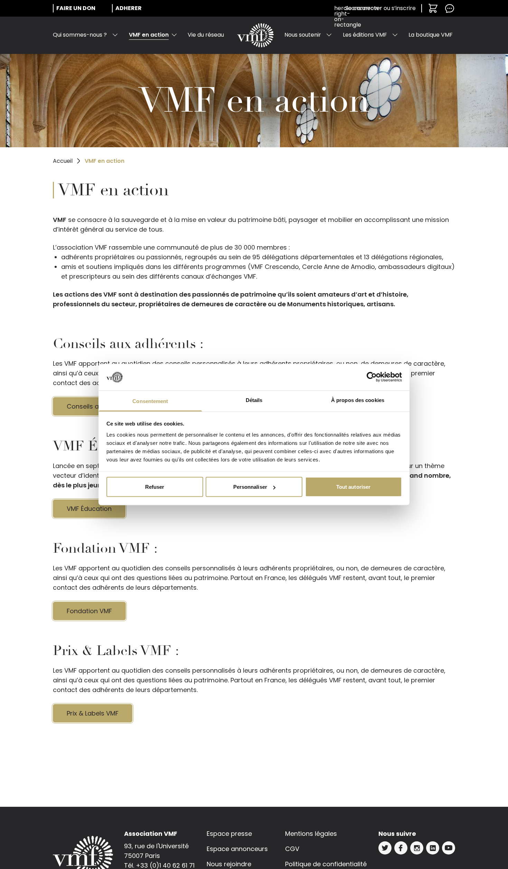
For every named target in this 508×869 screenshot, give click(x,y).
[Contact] (449, 8)
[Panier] (433, 8)
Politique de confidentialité (326, 864)
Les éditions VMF (365, 35)
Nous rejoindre (229, 864)
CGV (292, 848)
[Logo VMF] (255, 35)
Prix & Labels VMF (93, 713)
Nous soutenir (302, 35)
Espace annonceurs (237, 848)
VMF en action (149, 35)
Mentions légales (311, 833)
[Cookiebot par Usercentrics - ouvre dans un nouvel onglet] (371, 377)
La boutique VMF (430, 35)
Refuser (154, 487)
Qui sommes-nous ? (80, 35)
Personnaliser (250, 487)
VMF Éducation (89, 508)
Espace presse (229, 833)
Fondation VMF (89, 611)
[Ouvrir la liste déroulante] (115, 35)
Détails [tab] (254, 400)
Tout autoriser (353, 487)
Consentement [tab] (150, 401)
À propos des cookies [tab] (357, 400)
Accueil (63, 161)
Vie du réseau (206, 35)
